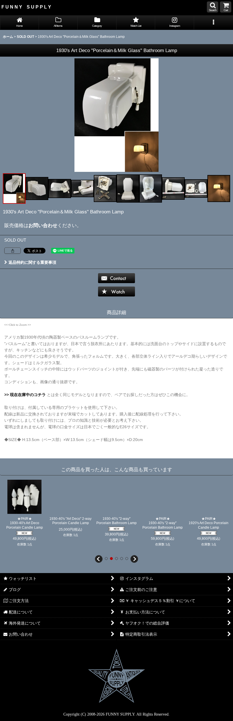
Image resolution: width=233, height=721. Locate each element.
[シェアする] (12, 251)
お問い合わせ (42, 225)
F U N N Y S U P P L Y (26, 6)
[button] (212, 7)
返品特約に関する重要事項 (32, 262)
